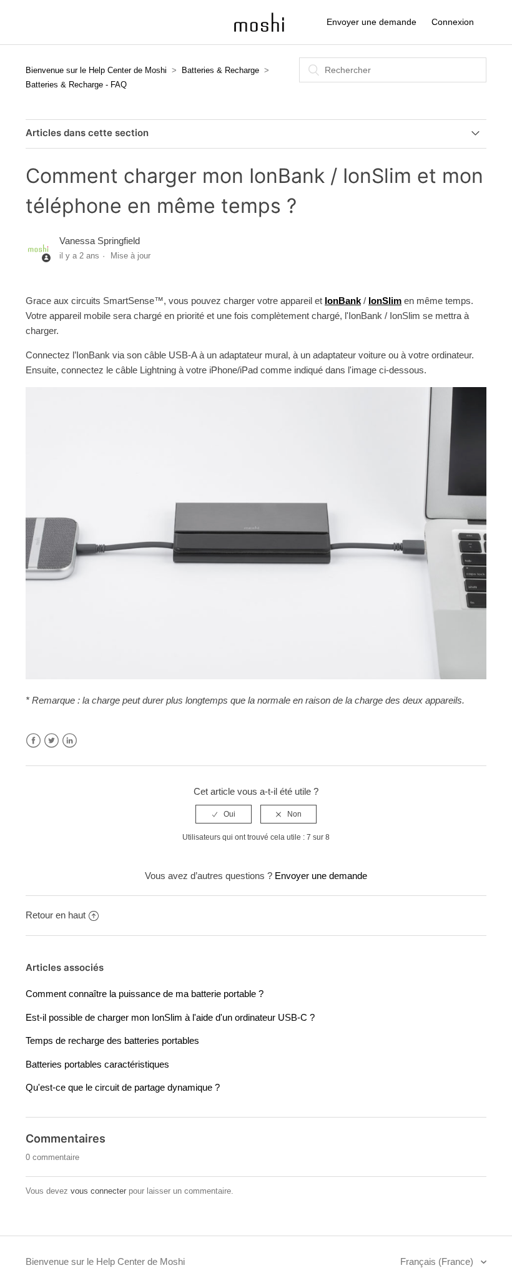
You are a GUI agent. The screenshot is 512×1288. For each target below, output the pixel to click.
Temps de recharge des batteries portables (112, 1040)
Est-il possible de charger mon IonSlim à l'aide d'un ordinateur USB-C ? (170, 1017)
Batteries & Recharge (220, 70)
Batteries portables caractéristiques (97, 1064)
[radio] (223, 814)
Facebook (33, 741)
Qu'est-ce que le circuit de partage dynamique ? (123, 1087)
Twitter (51, 741)
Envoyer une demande (371, 22)
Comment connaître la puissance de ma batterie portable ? (144, 993)
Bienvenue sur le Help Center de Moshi (96, 70)
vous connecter (98, 1191)
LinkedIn (69, 741)
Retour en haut (56, 915)
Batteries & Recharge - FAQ (76, 84)
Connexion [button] (452, 22)
